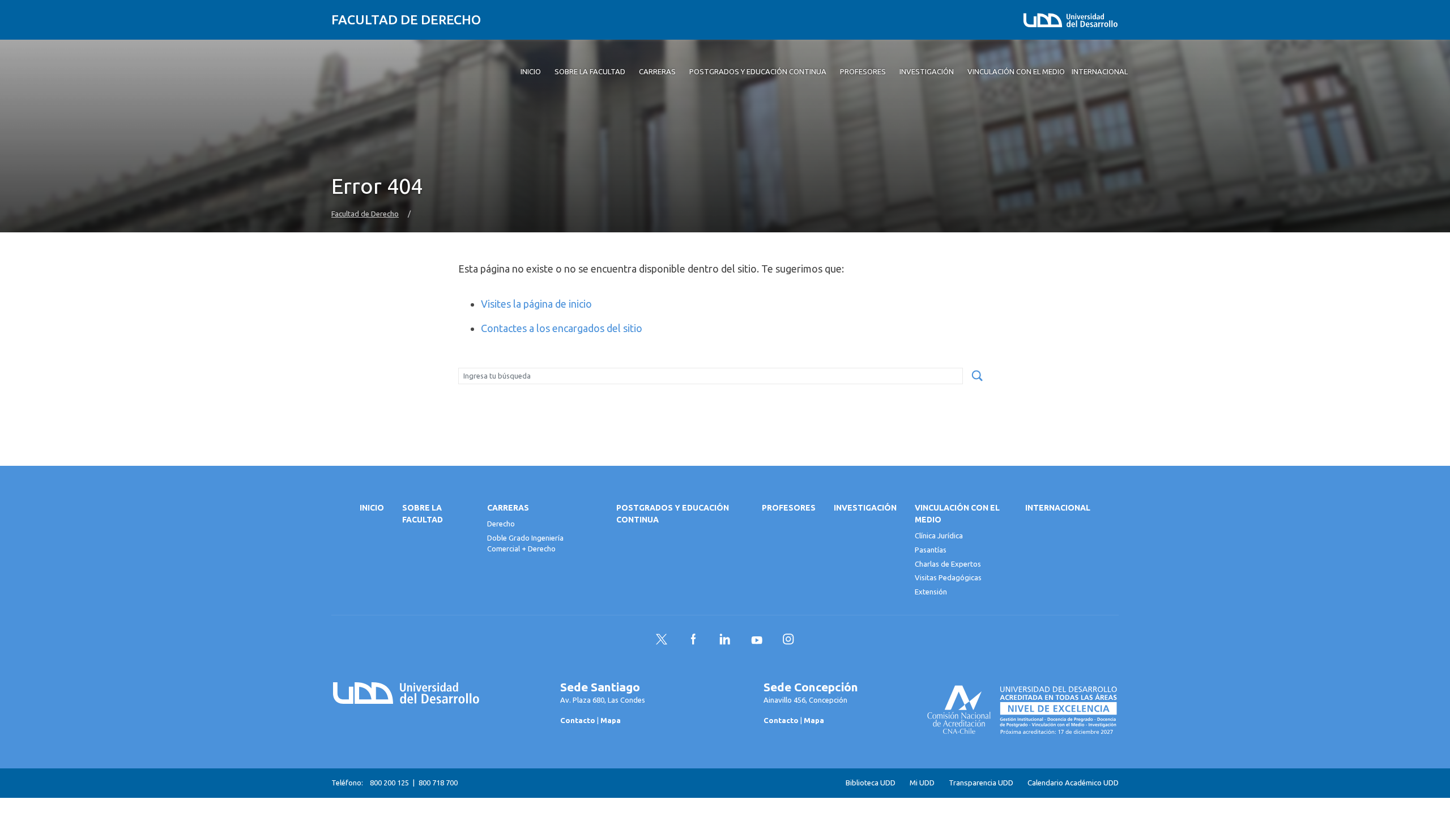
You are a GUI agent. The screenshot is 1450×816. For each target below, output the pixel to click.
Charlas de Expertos (948, 564)
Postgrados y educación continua (672, 513)
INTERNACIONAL (1057, 507)
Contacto (577, 720)
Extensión (931, 592)
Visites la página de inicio (536, 303)
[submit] (977, 376)
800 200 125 (389, 783)
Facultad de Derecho (406, 19)
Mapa (610, 720)
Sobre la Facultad (422, 513)
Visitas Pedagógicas (948, 577)
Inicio (372, 507)
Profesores (789, 507)
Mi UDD (922, 783)
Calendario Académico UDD (1073, 783)
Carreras (508, 507)
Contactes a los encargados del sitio (561, 328)
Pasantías (930, 550)
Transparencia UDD (981, 783)
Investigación (865, 507)
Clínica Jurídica (939, 535)
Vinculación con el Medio (957, 513)
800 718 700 (438, 783)
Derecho (501, 524)
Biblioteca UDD (870, 783)
